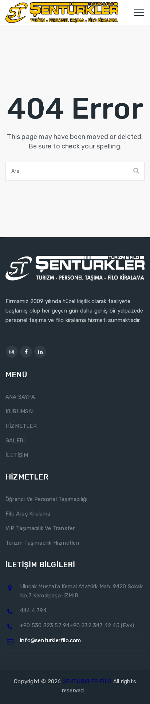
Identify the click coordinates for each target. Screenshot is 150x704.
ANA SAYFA (20, 397)
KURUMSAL (20, 411)
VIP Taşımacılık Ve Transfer (40, 528)
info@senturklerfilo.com (50, 640)
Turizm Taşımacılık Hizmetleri (42, 543)
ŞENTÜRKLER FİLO (87, 681)
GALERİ (15, 440)
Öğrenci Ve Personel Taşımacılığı (46, 499)
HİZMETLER (21, 426)
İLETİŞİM (16, 455)
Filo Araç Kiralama (28, 513)
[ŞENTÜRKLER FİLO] (61, 12)
